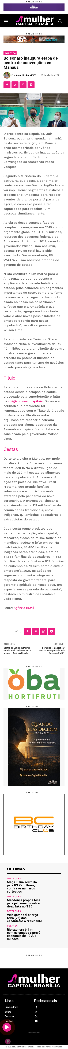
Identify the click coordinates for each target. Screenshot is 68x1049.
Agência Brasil (24, 608)
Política (10, 53)
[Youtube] (36, 1021)
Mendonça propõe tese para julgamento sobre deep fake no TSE (23, 903)
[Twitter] (15, 84)
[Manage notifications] (7, 1041)
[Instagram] (36, 1012)
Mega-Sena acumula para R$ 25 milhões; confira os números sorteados (22, 886)
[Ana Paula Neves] (7, 75)
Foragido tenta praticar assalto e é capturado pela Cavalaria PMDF (52, 651)
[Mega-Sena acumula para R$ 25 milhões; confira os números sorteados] (53, 885)
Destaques (14, 878)
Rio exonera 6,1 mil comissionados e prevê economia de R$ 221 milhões (23, 934)
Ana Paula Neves (26, 75)
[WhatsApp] (23, 84)
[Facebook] (6, 84)
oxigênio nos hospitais (25, 401)
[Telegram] (31, 84)
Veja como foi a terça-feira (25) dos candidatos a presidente (24, 918)
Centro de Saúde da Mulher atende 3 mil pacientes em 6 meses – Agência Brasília (17, 651)
